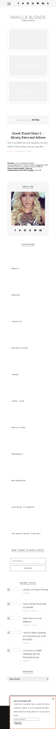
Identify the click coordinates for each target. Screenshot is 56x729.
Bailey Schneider (28, 65)
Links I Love (18, 401)
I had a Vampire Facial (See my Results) (34, 605)
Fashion (16, 295)
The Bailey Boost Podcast (26, 534)
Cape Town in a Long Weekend (32, 620)
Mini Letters (19, 428)
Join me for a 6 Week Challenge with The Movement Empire (32, 653)
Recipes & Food (20, 348)
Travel (10, 151)
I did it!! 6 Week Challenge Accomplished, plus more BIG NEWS (34, 636)
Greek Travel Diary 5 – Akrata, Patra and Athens (28, 135)
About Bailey (28, 39)
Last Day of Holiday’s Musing (35, 590)
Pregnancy (17, 454)
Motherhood (19, 481)
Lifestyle (17, 321)
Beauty (15, 268)
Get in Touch (28, 91)
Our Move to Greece (23, 507)
